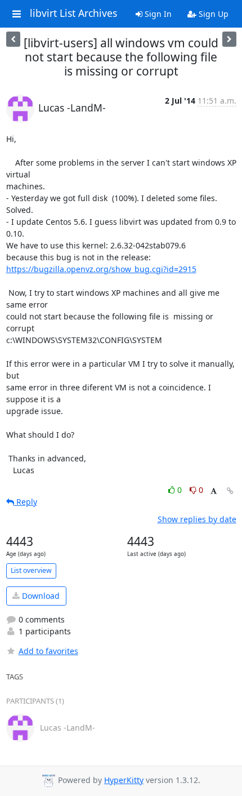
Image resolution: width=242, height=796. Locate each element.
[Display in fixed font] (213, 491)
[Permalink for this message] (230, 491)
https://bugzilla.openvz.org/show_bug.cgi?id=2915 (101, 269)
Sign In (157, 13)
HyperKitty (124, 780)
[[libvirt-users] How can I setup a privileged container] (13, 39)
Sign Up (212, 13)
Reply (25, 501)
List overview (31, 570)
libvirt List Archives (73, 13)
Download (40, 595)
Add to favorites (48, 651)
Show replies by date (197, 519)
